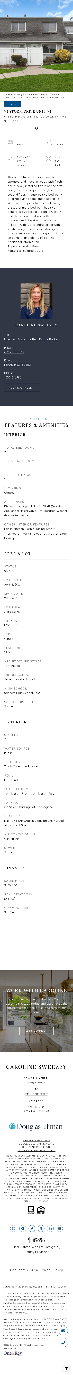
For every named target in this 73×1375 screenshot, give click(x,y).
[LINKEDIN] (50, 1228)
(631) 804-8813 (14, 352)
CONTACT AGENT (22, 387)
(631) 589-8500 (39, 1201)
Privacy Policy (52, 1270)
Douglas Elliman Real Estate (36, 1150)
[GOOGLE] (22, 1228)
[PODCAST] (59, 1228)
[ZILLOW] (41, 1228)
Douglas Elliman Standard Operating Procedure (36, 1145)
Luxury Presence (37, 1252)
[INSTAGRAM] (13, 1228)
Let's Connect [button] (36, 1030)
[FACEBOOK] (32, 1228)
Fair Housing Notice (36, 1140)
